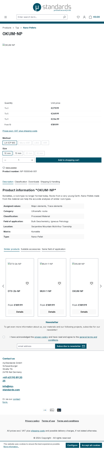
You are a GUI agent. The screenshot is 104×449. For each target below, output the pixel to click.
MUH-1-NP (45, 291)
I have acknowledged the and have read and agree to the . (53, 338)
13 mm (18, 153)
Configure (72, 445)
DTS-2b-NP (14, 291)
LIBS (37, 143)
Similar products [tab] (12, 249)
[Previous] (3, 286)
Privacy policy (32, 421)
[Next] (101, 286)
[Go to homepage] (52, 7)
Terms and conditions (68, 421)
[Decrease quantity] (5, 160)
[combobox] (39, 17)
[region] (52, 71)
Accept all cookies (91, 445)
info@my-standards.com (11, 388)
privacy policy (41, 337)
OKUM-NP (77, 291)
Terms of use (48, 421)
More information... (11, 447)
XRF (46, 143)
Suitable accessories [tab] (30, 249)
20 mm (30, 153)
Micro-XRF (26, 143)
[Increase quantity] (32, 160)
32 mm (41, 153)
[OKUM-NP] (52, 71)
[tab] (8, 182)
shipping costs (38, 430)
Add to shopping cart (68, 160)
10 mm (7, 153)
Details (19, 312)
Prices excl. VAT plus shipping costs (20, 131)
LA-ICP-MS (9, 143)
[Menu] (6, 17)
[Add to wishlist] (27, 283)
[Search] (64, 17)
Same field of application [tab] (53, 249)
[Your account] (84, 17)
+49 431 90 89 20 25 (12, 379)
